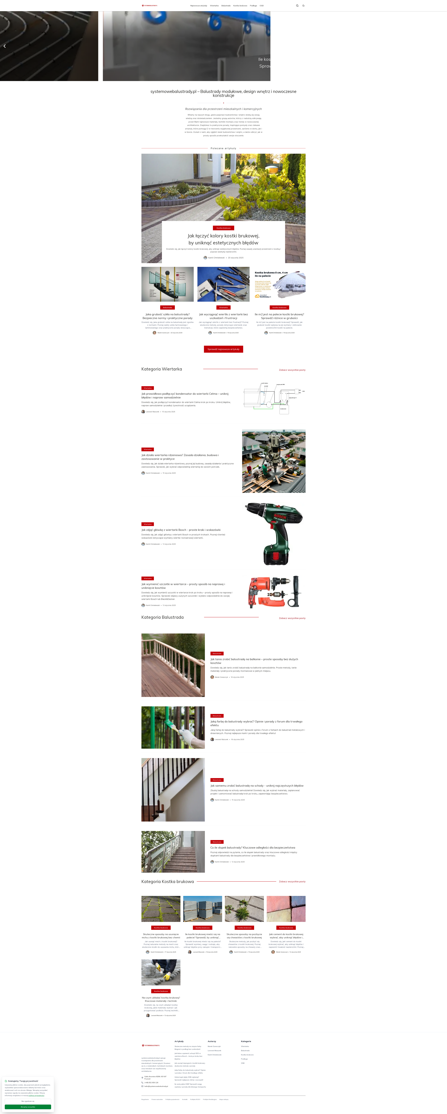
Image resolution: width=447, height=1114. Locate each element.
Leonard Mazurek (214, 1050)
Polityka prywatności (172, 1099)
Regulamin (145, 1099)
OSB (262, 5)
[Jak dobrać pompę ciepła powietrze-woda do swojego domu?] (223, 46)
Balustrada (225, 5)
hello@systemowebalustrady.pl (156, 1086)
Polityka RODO (195, 1099)
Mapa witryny (223, 1099)
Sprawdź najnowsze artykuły (223, 349)
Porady (223, 52)
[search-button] (297, 5)
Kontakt (184, 1099)
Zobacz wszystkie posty (292, 369)
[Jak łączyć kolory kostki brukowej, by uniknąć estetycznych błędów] (223, 208)
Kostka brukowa (240, 5)
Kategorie (246, 1041)
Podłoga (253, 5)
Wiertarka (214, 5)
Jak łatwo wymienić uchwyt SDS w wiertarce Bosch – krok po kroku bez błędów (188, 1056)
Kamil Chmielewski (214, 1055)
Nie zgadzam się (28, 1101)
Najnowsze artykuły (198, 5)
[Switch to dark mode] (303, 5)
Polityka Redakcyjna (210, 1099)
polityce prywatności (36, 1095)
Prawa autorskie (157, 1099)
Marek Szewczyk (214, 1046)
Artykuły (179, 1041)
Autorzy (212, 1041)
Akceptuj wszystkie (28, 1107)
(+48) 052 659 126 (151, 1083)
